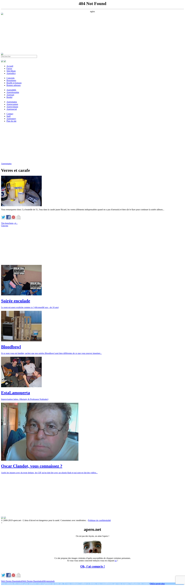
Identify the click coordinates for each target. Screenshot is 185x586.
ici (116, 560)
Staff (9, 116)
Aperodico (11, 73)
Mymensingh (49, 581)
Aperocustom (12, 104)
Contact (10, 114)
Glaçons (4, 226)
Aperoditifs (11, 90)
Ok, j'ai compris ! (92, 566)
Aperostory (11, 118)
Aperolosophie (13, 92)
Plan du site (11, 121)
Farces (9, 68)
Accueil (10, 66)
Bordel (9, 97)
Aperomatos (12, 102)
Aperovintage (12, 107)
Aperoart (10, 95)
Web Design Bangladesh (11, 581)
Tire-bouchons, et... (9, 223)
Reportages (11, 80)
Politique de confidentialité (99, 520)
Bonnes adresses (14, 85)
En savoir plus (158, 583)
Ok (151, 583)
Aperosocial (12, 109)
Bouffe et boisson (14, 83)
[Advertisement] (82, 34)
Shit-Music (11, 71)
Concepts (10, 78)
